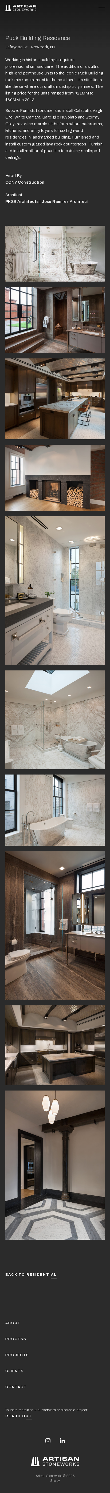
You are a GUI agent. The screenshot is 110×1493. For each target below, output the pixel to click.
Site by (55, 1481)
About (13, 1323)
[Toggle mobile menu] (101, 8)
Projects (17, 1355)
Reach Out (18, 1416)
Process (15, 1339)
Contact (16, 1387)
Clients (14, 1371)
